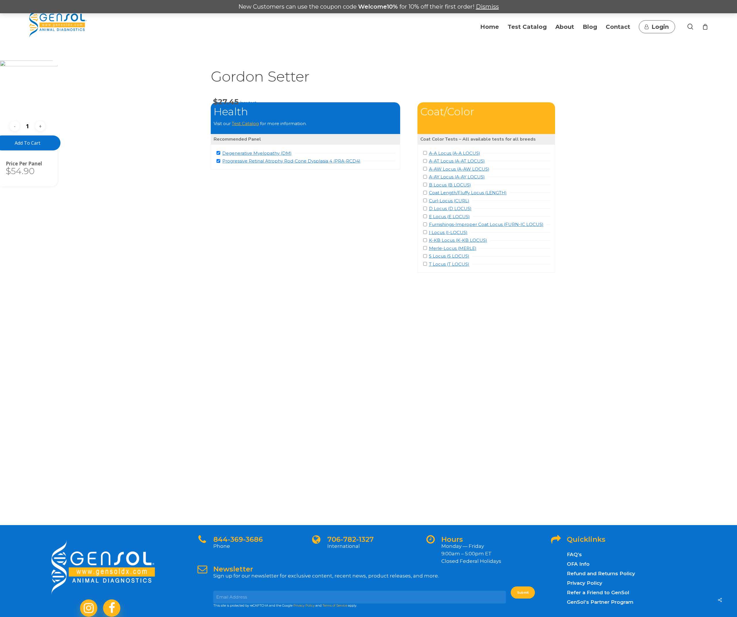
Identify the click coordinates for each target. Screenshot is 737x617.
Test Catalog (245, 123)
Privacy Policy (304, 605)
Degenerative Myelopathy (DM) (257, 153)
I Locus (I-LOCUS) (448, 232)
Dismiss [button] (487, 6)
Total (12, 163)
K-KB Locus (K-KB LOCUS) (458, 240)
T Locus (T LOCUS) (449, 264)
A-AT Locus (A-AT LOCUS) (457, 161)
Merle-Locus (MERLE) (452, 248)
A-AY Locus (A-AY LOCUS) (457, 177)
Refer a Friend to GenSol (598, 592)
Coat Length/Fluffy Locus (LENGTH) (468, 192)
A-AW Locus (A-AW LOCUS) (459, 169)
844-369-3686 (238, 539)
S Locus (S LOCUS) (449, 256)
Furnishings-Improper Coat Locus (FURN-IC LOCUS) (486, 224)
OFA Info (578, 564)
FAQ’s (574, 554)
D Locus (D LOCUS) (450, 208)
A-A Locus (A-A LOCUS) (454, 153)
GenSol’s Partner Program (600, 602)
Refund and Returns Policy (601, 573)
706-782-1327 (350, 539)
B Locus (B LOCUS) (450, 185)
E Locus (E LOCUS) (449, 216)
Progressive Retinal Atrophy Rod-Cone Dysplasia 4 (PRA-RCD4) (291, 161)
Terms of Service (334, 605)
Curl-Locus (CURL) (449, 200)
